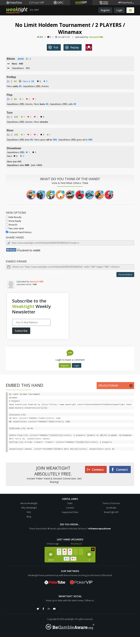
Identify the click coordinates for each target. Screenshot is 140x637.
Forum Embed (125, 274)
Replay (74, 47)
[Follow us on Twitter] (38, 609)
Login (119, 10)
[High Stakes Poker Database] (103, 2)
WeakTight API (111, 512)
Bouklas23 (76, 543)
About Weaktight (28, 503)
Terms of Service (111, 503)
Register (105, 10)
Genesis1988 (96, 36)
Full (56, 47)
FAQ (29, 512)
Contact (70, 507)
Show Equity (14, 220)
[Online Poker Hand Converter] (81, 2)
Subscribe (21, 331)
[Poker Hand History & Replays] (126, 2)
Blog (29, 516)
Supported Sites (70, 512)
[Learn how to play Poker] (36, 2)
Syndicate (111, 507)
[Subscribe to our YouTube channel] (54, 609)
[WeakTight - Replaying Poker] (17, 10)
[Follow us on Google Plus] (49, 609)
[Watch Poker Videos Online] (14, 2)
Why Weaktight (29, 507)
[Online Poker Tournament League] (59, 2)
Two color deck (16, 228)
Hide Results (15, 217)
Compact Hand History (20, 232)
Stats (70, 503)
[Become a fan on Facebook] (43, 609)
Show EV (12, 224)
